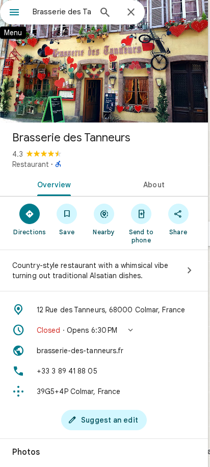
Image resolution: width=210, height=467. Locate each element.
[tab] (52, 183)
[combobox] (62, 12)
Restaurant (30, 164)
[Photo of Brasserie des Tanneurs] (104, 61)
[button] (104, 330)
